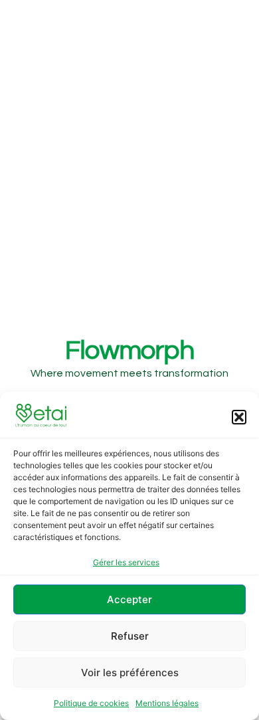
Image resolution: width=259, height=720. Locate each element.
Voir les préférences (130, 672)
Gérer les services (126, 562)
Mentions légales (167, 703)
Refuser (130, 636)
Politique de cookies (91, 703)
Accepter (129, 599)
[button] (239, 417)
